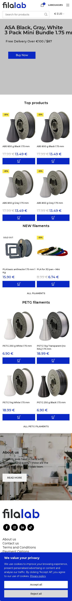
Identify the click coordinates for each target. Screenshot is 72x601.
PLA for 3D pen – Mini (48, 269)
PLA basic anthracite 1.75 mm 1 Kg (19, 271)
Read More (14, 477)
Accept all (36, 584)
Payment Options (16, 551)
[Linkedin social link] (22, 527)
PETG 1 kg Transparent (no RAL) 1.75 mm (51, 347)
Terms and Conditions (19, 547)
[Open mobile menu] (67, 5)
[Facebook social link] (6, 527)
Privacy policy (38, 576)
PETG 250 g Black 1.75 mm (51, 402)
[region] (36, 576)
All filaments (36, 293)
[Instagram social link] (14, 527)
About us (9, 539)
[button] (19, 161)
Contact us (11, 543)
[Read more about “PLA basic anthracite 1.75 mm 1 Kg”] (19, 284)
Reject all (36, 593)
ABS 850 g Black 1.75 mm (16, 146)
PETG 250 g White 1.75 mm (17, 346)
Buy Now (22, 55)
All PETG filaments (36, 426)
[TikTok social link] (30, 527)
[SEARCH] (45, 14)
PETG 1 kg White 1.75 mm (16, 402)
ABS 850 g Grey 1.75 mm (16, 203)
